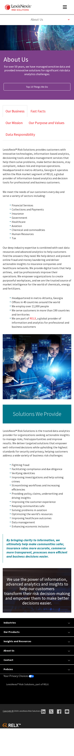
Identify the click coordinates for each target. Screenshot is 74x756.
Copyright (8, 711)
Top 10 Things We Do (37, 86)
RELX (33, 318)
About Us (41, 19)
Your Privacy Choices (16, 676)
